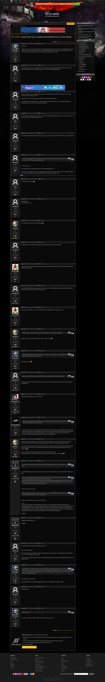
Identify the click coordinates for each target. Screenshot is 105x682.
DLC (51, 4)
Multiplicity (12, 665)
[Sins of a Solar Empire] (52, 12)
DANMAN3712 (15, 468)
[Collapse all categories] (93, 42)
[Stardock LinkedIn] (88, 79)
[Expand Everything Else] (77, 71)
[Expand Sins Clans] (78, 59)
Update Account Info (90, 665)
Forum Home (15, 26)
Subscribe (91, 674)
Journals (46, 4)
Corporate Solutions (14, 659)
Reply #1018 (24, 417)
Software (15, 0)
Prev (61, 41)
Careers (62, 662)
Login (24, 26)
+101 (15, 476)
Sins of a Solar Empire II (39, 662)
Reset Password (89, 664)
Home (12, 33)
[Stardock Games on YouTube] (84, 77)
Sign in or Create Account (29, 647)
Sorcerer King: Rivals (38, 670)
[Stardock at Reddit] (81, 79)
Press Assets (63, 665)
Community (25, 0)
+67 (15, 301)
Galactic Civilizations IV (39, 661)
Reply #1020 (23, 460)
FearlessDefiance (15, 425)
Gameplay (38, 4)
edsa (15, 73)
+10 (15, 236)
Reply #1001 (23, 43)
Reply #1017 (23, 394)
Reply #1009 (23, 220)
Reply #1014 (23, 329)
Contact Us (63, 669)
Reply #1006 (23, 154)
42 (67, 41)
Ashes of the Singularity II (39, 657)
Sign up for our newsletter (66, 673)
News (30, 0)
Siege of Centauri (38, 669)
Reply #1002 (23, 65)
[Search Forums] (94, 1)
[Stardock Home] (11, 1)
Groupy (11, 667)
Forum (56, 4)
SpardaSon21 (15, 293)
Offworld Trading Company (40, 667)
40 (64, 41)
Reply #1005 (23, 133)
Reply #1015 (23, 350)
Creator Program (64, 667)
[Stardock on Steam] (91, 77)
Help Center (88, 657)
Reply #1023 (23, 565)
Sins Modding (26, 33)
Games (20, 0)
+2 (15, 107)
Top (73, 43)
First (58, 41)
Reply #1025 (23, 608)
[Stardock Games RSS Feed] (90, 79)
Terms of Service (51, 679)
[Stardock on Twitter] (80, 77)
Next (71, 41)
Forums (62, 670)
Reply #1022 (23, 543)
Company (63, 655)
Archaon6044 (15, 271)
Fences (11, 662)
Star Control (37, 664)
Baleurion (15, 228)
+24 (15, 409)
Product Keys (88, 662)
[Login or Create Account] (89, 1)
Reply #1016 (23, 372)
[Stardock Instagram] (89, 77)
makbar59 (15, 206)
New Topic (70, 23)
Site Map (60, 679)
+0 (15, 80)
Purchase (76, 4)
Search (20, 26)
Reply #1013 (23, 307)
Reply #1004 (23, 113)
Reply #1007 (23, 179)
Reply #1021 (23, 517)
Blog (34, 0)
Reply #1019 (23, 439)
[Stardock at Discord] (83, 79)
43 (69, 41)
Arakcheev (15, 99)
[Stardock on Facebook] (82, 77)
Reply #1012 (23, 285)
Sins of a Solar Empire (18, 33)
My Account (88, 659)
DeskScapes (12, 664)
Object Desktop (13, 657)
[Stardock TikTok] (85, 79)
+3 (15, 279)
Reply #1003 (23, 91)
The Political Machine (39, 665)
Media (61, 4)
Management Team (64, 661)
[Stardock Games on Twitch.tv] (87, 77)
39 (62, 41)
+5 (15, 432)
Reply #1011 (23, 264)
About (62, 657)
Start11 (11, 661)
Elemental (37, 659)
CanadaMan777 (15, 401)
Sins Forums (42, 43)
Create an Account (89, 661)
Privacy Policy (45, 679)
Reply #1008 (23, 198)
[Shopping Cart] (91, 1)
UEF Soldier (15, 51)
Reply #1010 (23, 242)
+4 (15, 59)
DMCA (57, 679)
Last (73, 41)
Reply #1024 (23, 586)
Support (37, 0)
